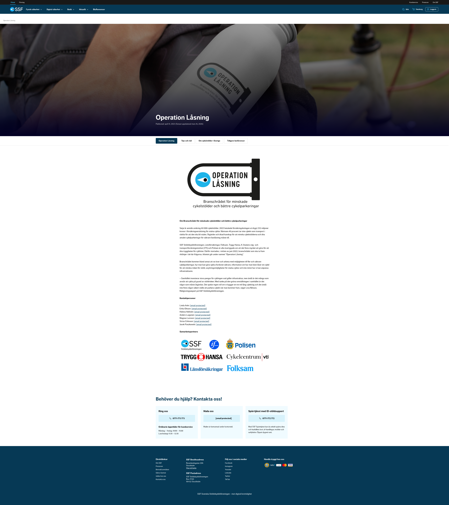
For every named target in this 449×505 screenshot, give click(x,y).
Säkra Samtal (161, 473)
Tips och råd (186, 141)
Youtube (228, 469)
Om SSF (435, 2)
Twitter (227, 476)
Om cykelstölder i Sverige (209, 141)
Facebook (228, 463)
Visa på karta (191, 468)
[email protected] (197, 305)
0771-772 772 (268, 418)
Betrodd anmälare (162, 469)
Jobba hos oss (161, 476)
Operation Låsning (166, 141)
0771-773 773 (179, 418)
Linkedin (228, 473)
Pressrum (425, 2)
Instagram (229, 466)
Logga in (433, 9)
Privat (13, 2)
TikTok (227, 479)
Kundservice (413, 2)
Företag (21, 2)
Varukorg (419, 9)
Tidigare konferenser (236, 141)
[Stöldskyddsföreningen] (16, 9)
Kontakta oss (161, 479)
